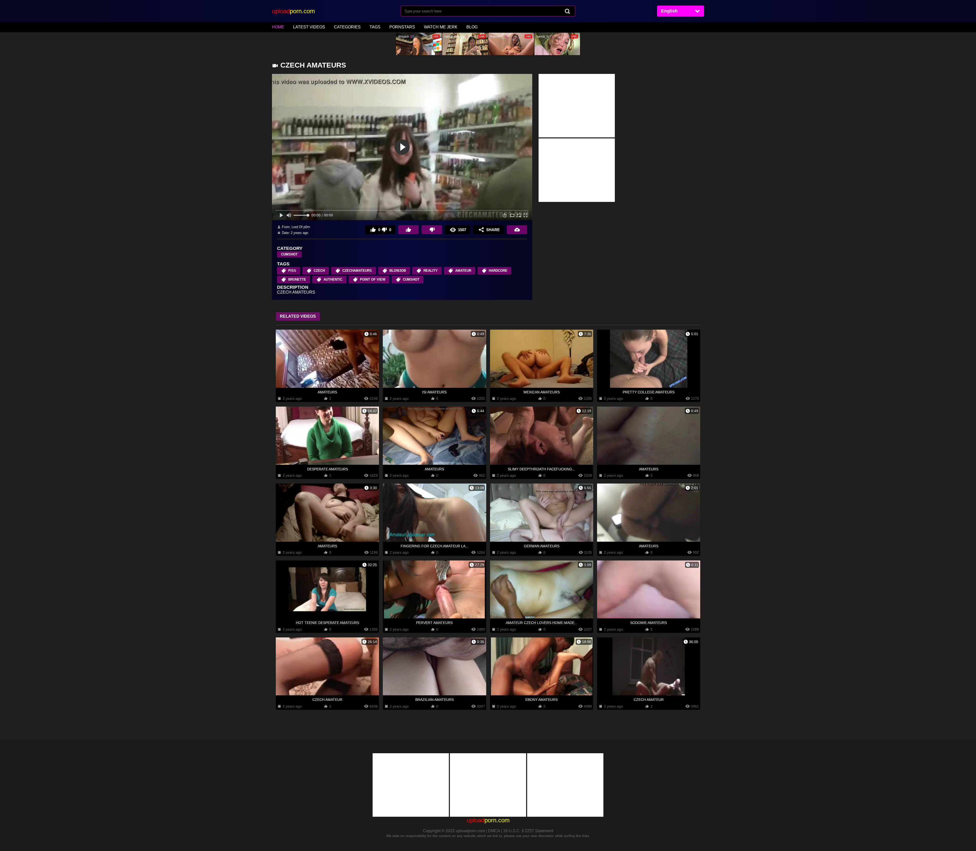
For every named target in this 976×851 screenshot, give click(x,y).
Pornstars (402, 27)
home (278, 27)
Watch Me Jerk (441, 27)
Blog (472, 27)
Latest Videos (309, 27)
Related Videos (298, 316)
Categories (347, 27)
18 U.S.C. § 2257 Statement (528, 831)
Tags (375, 27)
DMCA (494, 831)
